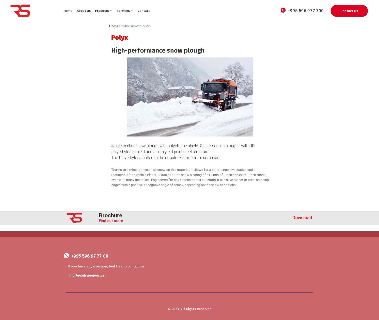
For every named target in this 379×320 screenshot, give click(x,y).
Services (123, 11)
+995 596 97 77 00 (89, 256)
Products (102, 11)
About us (84, 11)
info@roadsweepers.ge (87, 275)
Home (68, 11)
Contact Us (349, 11)
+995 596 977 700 (306, 10)
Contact (144, 11)
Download (302, 217)
